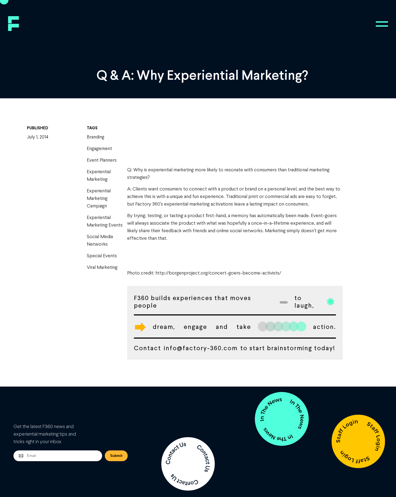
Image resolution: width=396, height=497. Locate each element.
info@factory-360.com (201, 348)
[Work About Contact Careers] (382, 24)
